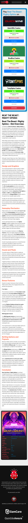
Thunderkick (14, 438)
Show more (14, 108)
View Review (14, 43)
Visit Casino (14, 41)
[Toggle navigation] (25, 2)
